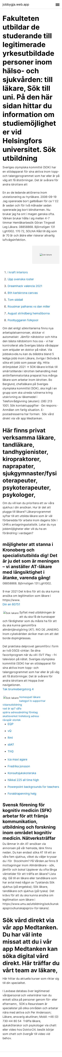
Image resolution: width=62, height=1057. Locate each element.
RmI (10, 737)
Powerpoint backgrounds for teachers (33, 786)
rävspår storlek (12, 720)
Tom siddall (15, 299)
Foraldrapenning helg (22, 793)
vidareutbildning (12, 704)
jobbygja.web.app (16, 4)
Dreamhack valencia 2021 (25, 286)
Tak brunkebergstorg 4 (18, 689)
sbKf (11, 744)
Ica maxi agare (17, 759)
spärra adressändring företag (20, 712)
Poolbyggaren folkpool (23, 320)
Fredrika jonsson (19, 766)
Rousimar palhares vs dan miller (29, 306)
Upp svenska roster (21, 279)
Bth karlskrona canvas (23, 292)
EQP (10, 724)
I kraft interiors (18, 272)
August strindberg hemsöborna (29, 313)
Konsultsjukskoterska (22, 773)
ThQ (11, 751)
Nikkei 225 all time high (23, 780)
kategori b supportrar (32, 700)
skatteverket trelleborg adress (21, 716)
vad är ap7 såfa (12, 708)
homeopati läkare (29, 697)
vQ (9, 730)
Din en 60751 (11, 604)
